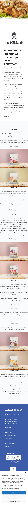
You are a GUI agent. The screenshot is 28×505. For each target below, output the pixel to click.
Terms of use (8, 446)
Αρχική (3, 17)
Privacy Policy (8, 432)
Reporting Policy (9, 441)
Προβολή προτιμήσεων (14, 501)
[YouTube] (14, 462)
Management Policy (10, 443)
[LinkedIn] (17, 462)
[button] (25, 472)
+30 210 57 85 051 (11, 421)
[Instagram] (12, 462)
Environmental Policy (10, 435)
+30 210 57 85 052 (11, 423)
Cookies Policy (9, 438)
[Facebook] (9, 462)
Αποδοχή (14, 492)
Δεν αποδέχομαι (14, 497)
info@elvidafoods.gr (12, 419)
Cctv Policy (8, 449)
